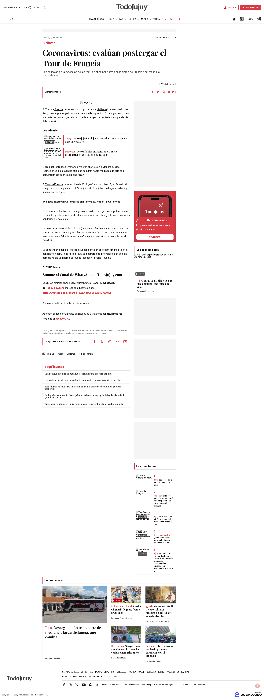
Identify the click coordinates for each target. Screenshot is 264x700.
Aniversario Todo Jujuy (105, 676)
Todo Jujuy (47, 37)
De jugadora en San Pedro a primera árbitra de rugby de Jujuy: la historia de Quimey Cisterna (85, 396)
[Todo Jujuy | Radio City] (242, 20)
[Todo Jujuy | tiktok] (97, 685)
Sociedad (151, 672)
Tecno (161, 672)
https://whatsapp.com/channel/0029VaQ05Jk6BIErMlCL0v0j (76, 293)
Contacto (185, 685)
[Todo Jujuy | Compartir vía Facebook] (152, 92)
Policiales (158, 19)
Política (132, 19)
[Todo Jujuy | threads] (90, 685)
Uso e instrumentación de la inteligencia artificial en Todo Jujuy (148, 685)
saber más (154, 237)
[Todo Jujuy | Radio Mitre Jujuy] (250, 20)
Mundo (144, 19)
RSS (177, 685)
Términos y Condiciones (111, 685)
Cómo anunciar (199, 685)
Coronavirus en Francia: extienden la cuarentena (92, 202)
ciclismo (102, 109)
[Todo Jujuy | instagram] (70, 685)
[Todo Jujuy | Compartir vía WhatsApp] (163, 92)
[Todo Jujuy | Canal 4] (234, 20)
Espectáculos (69, 676)
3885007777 (62, 319)
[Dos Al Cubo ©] (248, 696)
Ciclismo (71, 354)
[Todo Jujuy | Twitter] (76, 685)
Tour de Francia (54, 184)
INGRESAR (232, 7)
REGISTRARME (252, 7)
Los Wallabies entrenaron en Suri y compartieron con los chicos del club (83, 380)
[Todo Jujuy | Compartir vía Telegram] (168, 92)
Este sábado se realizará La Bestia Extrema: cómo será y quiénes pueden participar (83, 387)
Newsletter (174, 19)
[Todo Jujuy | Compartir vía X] (158, 92)
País (121, 19)
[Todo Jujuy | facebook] (63, 685)
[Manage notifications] (257, 686)
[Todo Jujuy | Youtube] (84, 685)
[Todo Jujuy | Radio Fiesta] (259, 20)
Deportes (58, 37)
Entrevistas (183, 672)
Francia (58, 109)
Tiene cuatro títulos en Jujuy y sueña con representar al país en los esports (84, 403)
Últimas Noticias (95, 19)
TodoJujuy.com (55, 288)
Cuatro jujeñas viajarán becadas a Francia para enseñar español (78, 373)
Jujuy (111, 19)
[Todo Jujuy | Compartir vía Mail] (174, 92)
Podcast (170, 672)
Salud (141, 672)
